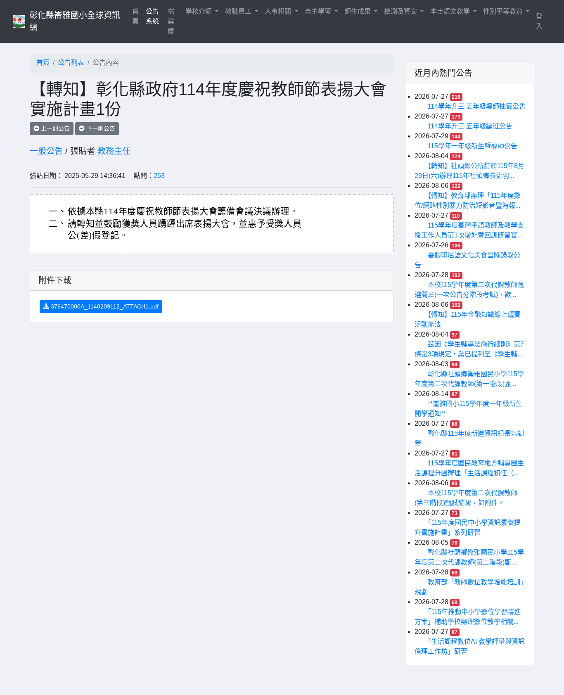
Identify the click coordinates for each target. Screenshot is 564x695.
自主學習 (319, 11)
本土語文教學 (451, 11)
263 (159, 175)
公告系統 (152, 16)
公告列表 (71, 62)
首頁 (137, 16)
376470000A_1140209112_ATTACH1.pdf (104, 306)
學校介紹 (199, 11)
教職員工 (239, 11)
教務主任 (113, 151)
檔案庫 (171, 21)
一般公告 (46, 151)
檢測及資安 (401, 11)
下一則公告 (100, 128)
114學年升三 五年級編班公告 (470, 126)
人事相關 (279, 11)
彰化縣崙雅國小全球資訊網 (74, 21)
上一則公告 (54, 128)
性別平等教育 (503, 11)
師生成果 (358, 11)
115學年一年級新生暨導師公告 (472, 145)
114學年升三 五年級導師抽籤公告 (477, 106)
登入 (539, 21)
